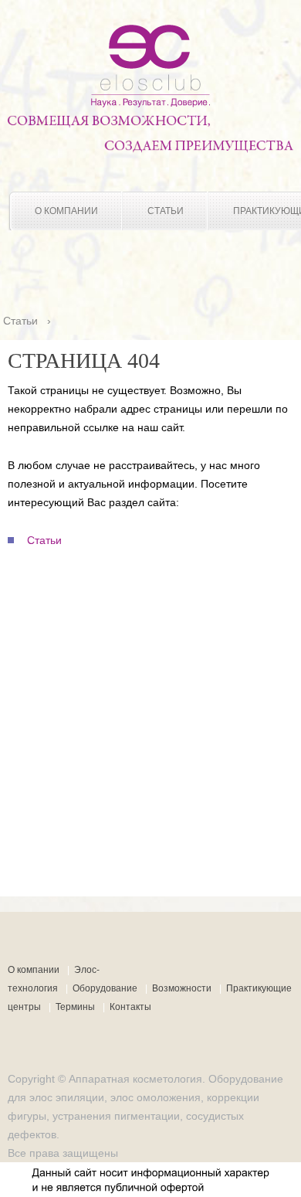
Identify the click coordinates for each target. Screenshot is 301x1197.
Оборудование (105, 988)
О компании (66, 211)
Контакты (130, 1006)
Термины (75, 1006)
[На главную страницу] (150, 103)
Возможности (181, 988)
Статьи (165, 211)
